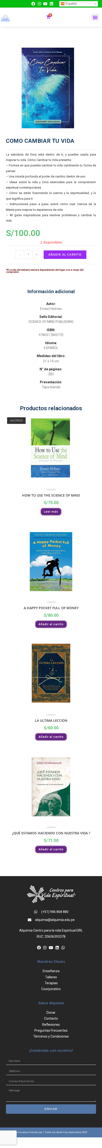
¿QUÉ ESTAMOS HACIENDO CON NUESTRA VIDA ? (51, 833)
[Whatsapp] (63, 948)
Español (71, 3)
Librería (51, 489)
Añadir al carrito (64, 255)
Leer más (51, 511)
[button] (95, 17)
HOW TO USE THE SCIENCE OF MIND (51, 495)
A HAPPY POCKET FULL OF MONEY (51, 608)
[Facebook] (33, 4)
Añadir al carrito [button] (51, 624)
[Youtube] (45, 4)
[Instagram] (39, 4)
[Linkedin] (51, 4)
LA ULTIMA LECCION (51, 720)
